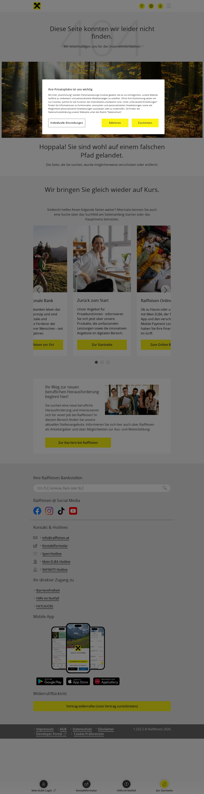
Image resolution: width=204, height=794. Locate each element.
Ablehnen (115, 122)
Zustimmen (145, 122)
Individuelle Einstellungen (66, 122)
